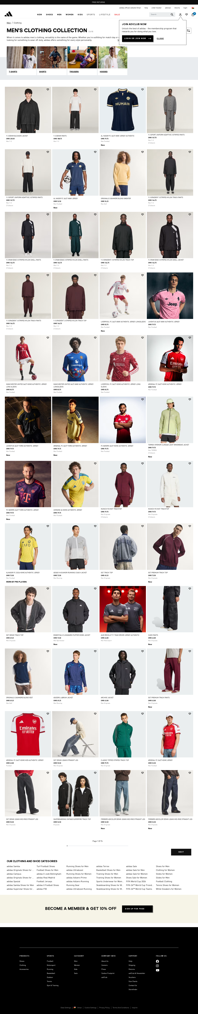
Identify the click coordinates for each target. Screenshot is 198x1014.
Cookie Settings (90, 1008)
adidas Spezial (13, 882)
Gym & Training (52, 985)
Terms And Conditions (121, 1008)
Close (160, 39)
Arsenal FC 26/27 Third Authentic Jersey (70, 446)
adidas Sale (131, 866)
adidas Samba (13, 866)
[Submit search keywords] (172, 14)
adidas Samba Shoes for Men (20, 885)
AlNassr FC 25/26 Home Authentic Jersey (23, 573)
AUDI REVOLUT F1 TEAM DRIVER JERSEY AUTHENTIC (120, 635)
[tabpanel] (99, 473)
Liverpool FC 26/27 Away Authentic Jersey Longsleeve (123, 322)
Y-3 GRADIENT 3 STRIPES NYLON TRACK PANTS (165, 197)
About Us (104, 961)
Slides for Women (164, 874)
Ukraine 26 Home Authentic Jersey (67, 510)
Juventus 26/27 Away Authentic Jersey (164, 322)
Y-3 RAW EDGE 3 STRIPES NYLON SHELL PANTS (23, 260)
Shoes (22, 961)
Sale (76, 973)
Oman (79, 1008)
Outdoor (50, 977)
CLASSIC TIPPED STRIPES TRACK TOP (115, 760)
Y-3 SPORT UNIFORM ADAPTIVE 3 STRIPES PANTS (166, 135)
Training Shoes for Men (107, 874)
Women (77, 965)
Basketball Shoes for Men (108, 870)
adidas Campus (14, 874)
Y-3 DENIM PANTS (60, 136)
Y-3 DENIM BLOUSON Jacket (17, 136)
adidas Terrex (102, 866)
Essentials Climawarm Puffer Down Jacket (71, 635)
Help (130, 961)
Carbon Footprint (107, 973)
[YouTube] (157, 970)
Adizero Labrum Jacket (63, 698)
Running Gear (72, 885)
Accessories (24, 969)
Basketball (51, 973)
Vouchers (132, 977)
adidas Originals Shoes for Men (20, 870)
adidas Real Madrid (46, 878)
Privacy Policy (104, 1008)
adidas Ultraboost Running (79, 889)
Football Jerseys (44, 882)
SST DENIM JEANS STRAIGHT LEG (65, 760)
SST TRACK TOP (107, 573)
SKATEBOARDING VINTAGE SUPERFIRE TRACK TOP (72, 819)
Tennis (49, 981)
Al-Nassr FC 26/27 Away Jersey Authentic (117, 136)
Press (103, 969)
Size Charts (133, 981)
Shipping (132, 965)
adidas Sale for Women (137, 874)
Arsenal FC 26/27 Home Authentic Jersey (165, 384)
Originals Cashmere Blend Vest (19, 698)
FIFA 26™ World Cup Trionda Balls (140, 885)
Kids (75, 969)
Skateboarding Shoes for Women (110, 885)
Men (9, 23)
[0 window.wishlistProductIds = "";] (186, 14)
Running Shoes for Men (77, 866)
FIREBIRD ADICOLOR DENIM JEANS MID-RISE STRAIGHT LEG (123, 819)
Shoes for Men (162, 866)
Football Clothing (164, 882)
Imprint (134, 1008)
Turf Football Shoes (46, 866)
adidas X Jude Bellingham (49, 874)
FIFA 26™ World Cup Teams (139, 889)
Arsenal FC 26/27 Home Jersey (160, 760)
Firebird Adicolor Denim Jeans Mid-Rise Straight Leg (170, 819)
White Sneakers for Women (168, 889)
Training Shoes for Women (108, 878)
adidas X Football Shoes (48, 885)
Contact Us (133, 985)
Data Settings (66, 1008)
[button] (39, 14)
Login (185, 8)
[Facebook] (157, 961)
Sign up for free (135, 909)
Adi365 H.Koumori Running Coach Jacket (70, 573)
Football (50, 961)
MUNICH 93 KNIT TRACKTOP (111, 509)
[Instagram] (157, 966)
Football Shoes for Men (47, 870)
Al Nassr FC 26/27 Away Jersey (65, 198)
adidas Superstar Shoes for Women (20, 889)
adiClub (104, 977)
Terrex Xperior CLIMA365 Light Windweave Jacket (168, 445)
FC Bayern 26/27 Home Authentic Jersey (117, 446)
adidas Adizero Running (77, 882)
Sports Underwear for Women (110, 882)
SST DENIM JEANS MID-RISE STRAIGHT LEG (22, 819)
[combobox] (162, 14)
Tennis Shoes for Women (167, 885)
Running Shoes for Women (78, 874)
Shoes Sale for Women (136, 878)
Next (181, 852)
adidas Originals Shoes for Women (20, 878)
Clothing (18, 23)
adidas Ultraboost (74, 870)
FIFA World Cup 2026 (136, 882)
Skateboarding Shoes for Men (110, 889)
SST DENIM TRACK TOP (14, 635)
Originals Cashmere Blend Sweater (116, 198)
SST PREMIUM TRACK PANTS (159, 698)
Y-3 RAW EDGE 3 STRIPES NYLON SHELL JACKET (166, 260)
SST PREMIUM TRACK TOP (158, 573)
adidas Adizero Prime (76, 878)
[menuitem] (39, 14)
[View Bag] (193, 15)
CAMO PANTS (153, 635)
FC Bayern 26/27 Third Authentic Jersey (22, 510)
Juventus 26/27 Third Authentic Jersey (22, 446)
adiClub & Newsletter (137, 973)
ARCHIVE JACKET (107, 698)
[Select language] (193, 8)
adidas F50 (42, 889)
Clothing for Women (165, 870)
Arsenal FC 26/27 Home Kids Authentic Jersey (25, 760)
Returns (132, 969)
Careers (104, 965)
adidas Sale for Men (135, 870)
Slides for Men (163, 878)
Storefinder (133, 989)
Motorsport (51, 965)
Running (50, 969)
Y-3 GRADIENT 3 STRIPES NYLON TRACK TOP (117, 260)
